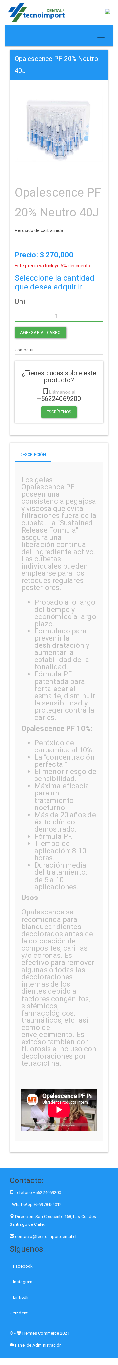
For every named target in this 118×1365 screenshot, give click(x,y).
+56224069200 (47, 1192)
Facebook (22, 1266)
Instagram (22, 1281)
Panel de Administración (38, 1345)
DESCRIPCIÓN (33, 454)
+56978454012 (48, 1204)
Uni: (21, 301)
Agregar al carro (40, 332)
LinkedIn (21, 1297)
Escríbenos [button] (59, 411)
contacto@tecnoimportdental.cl (45, 1236)
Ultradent (19, 1313)
